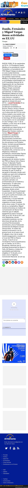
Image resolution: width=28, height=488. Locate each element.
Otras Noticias (10, 18)
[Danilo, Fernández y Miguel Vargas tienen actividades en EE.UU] (4, 41)
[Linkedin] (12, 262)
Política (17, 18)
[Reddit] (9, 262)
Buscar (25, 22)
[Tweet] (16, 48)
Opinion (5, 471)
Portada (5, 455)
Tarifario (5, 479)
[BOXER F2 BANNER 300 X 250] (14, 353)
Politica (5, 457)
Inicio (3, 18)
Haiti (4, 469)
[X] (6, 262)
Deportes (22, 18)
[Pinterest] (15, 262)
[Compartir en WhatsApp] (10, 48)
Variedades (6, 473)
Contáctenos (6, 481)
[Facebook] (3, 262)
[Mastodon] (19, 262)
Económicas (6, 460)
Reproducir (7, 55)
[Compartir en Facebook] (13, 48)
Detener (7, 58)
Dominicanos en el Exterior (10, 464)
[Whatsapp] (3, 265)
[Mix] (22, 262)
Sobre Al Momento (8, 482)
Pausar (15, 55)
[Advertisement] (14, 281)
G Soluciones (25, 487)
